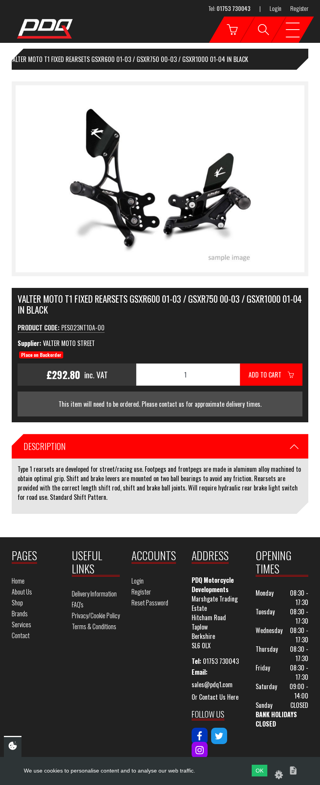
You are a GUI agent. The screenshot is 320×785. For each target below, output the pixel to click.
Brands (20, 613)
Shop (17, 602)
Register (299, 8)
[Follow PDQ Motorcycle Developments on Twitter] (219, 736)
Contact (21, 635)
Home (18, 581)
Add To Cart (268, 374)
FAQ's (78, 604)
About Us (22, 591)
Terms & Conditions (94, 626)
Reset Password (150, 602)
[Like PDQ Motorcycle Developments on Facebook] (200, 736)
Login (275, 8)
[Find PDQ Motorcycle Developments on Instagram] (200, 750)
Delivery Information (94, 593)
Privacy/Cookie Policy (96, 615)
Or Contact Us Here (215, 697)
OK (259, 770)
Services (21, 624)
